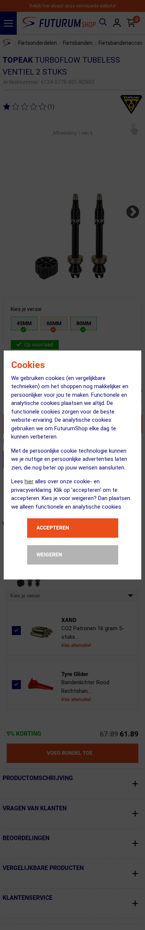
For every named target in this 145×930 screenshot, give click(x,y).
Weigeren (49, 554)
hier (29, 481)
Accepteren (52, 528)
